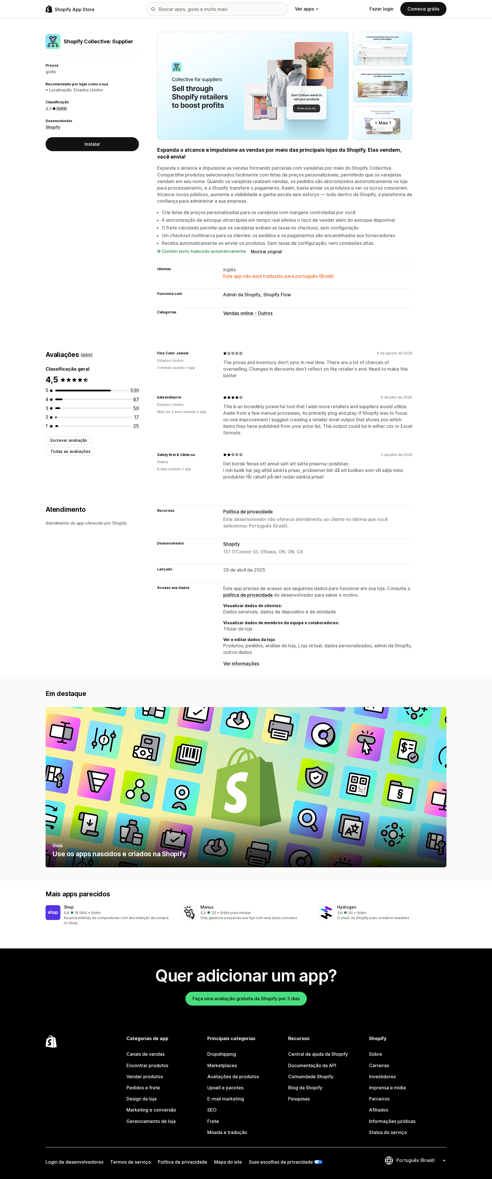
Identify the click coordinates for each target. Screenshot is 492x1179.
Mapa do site (228, 1162)
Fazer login (381, 9)
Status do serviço (388, 1132)
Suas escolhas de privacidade (281, 1162)
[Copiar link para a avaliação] (192, 353)
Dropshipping (221, 1054)
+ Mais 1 (383, 122)
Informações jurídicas (392, 1121)
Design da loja (141, 1099)
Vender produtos (144, 1076)
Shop (69, 907)
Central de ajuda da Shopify (318, 1054)
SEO (212, 1110)
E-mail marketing (225, 1099)
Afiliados (378, 1110)
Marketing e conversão (151, 1110)
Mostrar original (266, 251)
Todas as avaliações (70, 451)
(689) (61, 108)
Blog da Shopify (305, 1087)
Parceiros (379, 1099)
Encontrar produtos (147, 1065)
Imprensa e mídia (387, 1087)
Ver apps (304, 9)
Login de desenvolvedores (74, 1162)
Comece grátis (423, 9)
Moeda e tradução (227, 1132)
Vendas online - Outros (247, 313)
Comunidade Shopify (310, 1076)
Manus (207, 907)
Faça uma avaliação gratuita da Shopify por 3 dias (246, 998)
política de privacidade (248, 595)
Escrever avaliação (68, 440)
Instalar (92, 144)
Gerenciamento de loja (151, 1121)
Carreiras (379, 1065)
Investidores (382, 1076)
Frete (213, 1121)
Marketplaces (222, 1065)
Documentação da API (312, 1065)
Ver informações (241, 663)
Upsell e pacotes (225, 1087)
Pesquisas (299, 1099)
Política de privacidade (248, 511)
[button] (109, 915)
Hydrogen (346, 907)
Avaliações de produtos (233, 1076)
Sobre (375, 1054)
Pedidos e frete (143, 1087)
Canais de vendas (145, 1054)
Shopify (53, 127)
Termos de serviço (130, 1162)
